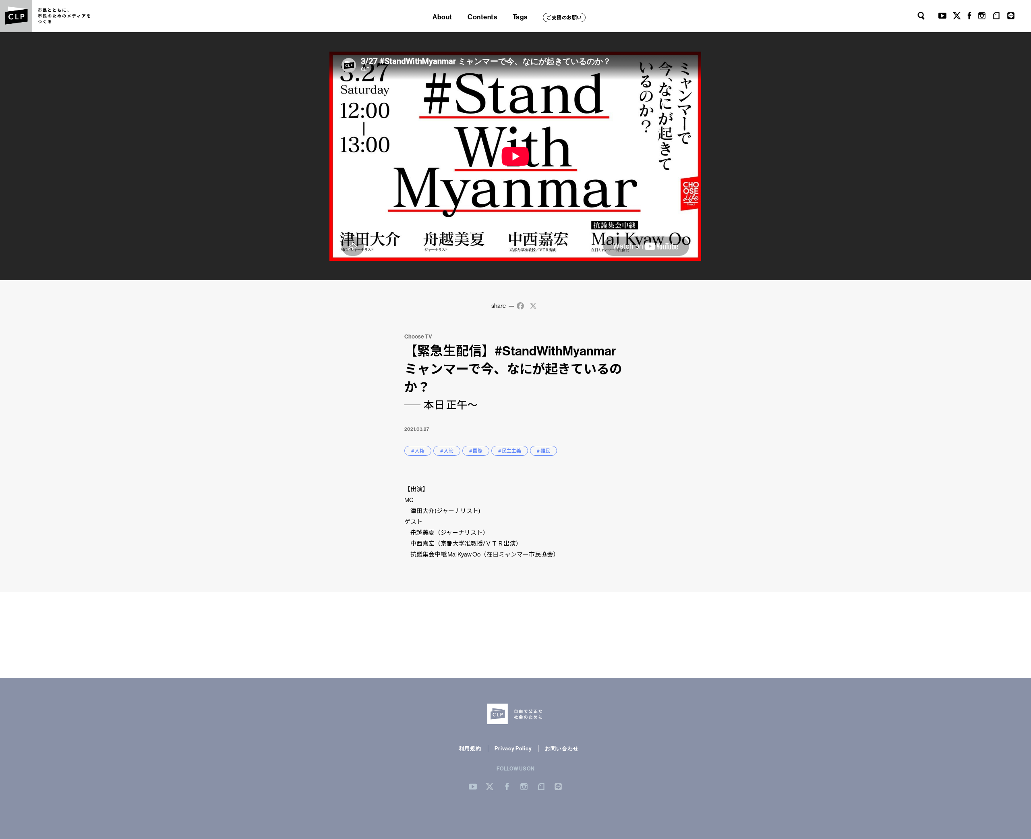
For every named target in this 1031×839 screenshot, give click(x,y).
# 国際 (475, 451)
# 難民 (543, 451)
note (996, 16)
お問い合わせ (562, 748)
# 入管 (446, 451)
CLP (16, 16)
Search (921, 16)
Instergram (524, 787)
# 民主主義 (509, 451)
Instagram (982, 16)
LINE (1011, 16)
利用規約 (470, 748)
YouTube (942, 16)
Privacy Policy (513, 748)
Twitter (957, 16)
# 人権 (417, 451)
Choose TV (418, 336)
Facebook (969, 16)
